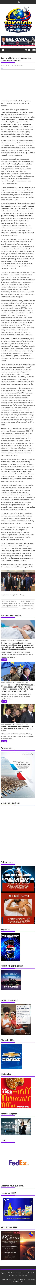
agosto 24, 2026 (7, 682)
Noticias (16, 595)
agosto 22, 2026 (7, 724)
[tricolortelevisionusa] (3, 49)
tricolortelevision (18, 65)
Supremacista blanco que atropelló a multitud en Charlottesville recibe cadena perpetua (26, 604)
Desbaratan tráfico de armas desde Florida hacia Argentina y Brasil (9, 603)
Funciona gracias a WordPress (11, 1279)
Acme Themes (19, 1282)
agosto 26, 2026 (7, 640)
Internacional (9, 595)
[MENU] (34, 50)
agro (3, 595)
